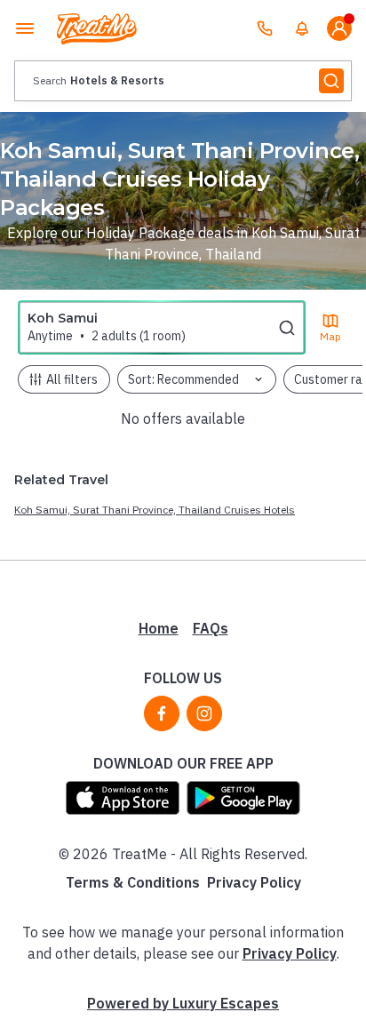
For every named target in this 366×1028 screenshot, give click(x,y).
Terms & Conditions (133, 882)
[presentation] (183, 80)
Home (159, 628)
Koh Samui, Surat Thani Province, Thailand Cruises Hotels (154, 509)
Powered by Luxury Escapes (183, 1003)
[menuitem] (302, 28)
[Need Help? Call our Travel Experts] (264, 28)
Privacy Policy (254, 882)
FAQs (210, 628)
